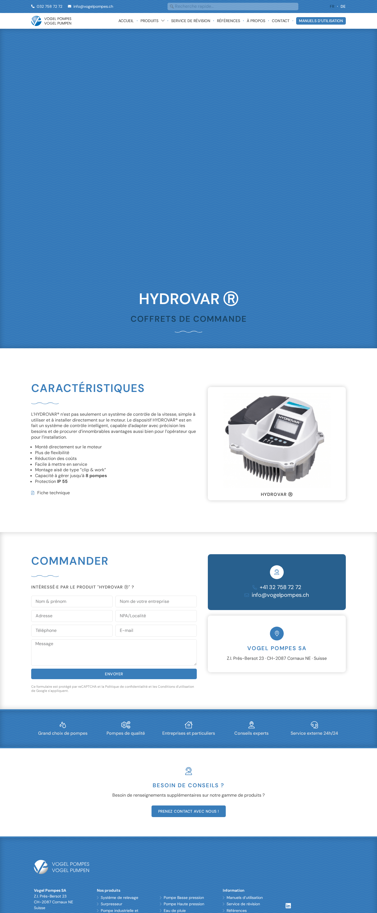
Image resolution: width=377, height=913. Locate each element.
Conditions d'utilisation (176, 704)
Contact (281, 20)
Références (228, 20)
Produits (149, 20)
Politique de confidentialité (126, 704)
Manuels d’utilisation (321, 20)
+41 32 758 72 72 (280, 605)
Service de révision (190, 20)
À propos (256, 20)
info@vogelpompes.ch (280, 612)
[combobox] (233, 6)
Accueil (126, 20)
